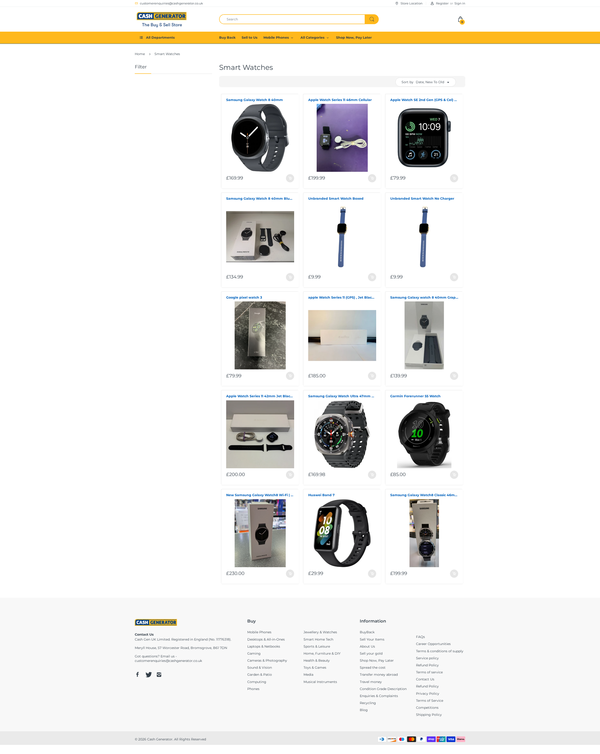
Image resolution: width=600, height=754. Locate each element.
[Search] (372, 19)
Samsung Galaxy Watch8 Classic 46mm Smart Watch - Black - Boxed (424, 495)
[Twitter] (148, 674)
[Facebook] (137, 674)
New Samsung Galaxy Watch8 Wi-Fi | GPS (260, 495)
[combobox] (299, 19)
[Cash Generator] (162, 19)
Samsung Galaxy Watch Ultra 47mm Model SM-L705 (342, 396)
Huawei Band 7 (321, 495)
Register (442, 3)
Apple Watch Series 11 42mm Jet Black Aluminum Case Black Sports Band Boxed (260, 396)
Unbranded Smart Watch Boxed (336, 198)
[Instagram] (158, 674)
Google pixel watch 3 (244, 297)
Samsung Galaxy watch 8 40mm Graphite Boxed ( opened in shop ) (424, 297)
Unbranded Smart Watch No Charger (422, 198)
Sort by (407, 82)
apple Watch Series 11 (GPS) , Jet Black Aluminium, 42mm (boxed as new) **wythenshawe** (342, 297)
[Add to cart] (290, 178)
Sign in (459, 3)
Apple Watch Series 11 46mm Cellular (340, 100)
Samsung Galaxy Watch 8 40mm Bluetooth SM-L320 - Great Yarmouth (260, 198)
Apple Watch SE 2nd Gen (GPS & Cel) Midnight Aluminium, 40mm (424, 100)
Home (140, 54)
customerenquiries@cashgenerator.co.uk (168, 661)
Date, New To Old (430, 82)
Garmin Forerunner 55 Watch (415, 396)
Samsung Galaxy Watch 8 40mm (254, 100)
